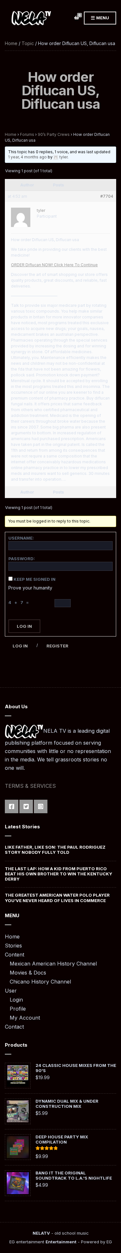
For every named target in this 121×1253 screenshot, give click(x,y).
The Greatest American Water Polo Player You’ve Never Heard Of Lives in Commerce (57, 897)
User (11, 990)
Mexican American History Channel (53, 963)
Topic (28, 43)
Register (57, 645)
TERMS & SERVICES (30, 786)
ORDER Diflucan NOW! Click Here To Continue (54, 264)
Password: (21, 558)
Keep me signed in (34, 579)
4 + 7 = (19, 602)
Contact (14, 1026)
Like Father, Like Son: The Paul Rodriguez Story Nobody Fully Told (55, 849)
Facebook (11, 806)
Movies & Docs (28, 972)
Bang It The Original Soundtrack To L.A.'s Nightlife (73, 1175)
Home (11, 43)
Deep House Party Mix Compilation (61, 1139)
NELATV (41, 1233)
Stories (13, 945)
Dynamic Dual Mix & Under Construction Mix (66, 1103)
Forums (27, 134)
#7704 (106, 196)
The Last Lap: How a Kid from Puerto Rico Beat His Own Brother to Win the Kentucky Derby (58, 874)
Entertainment (60, 1241)
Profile (18, 1008)
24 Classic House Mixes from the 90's (75, 1068)
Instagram (40, 806)
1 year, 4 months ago (27, 157)
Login (16, 999)
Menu (102, 17)
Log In (24, 626)
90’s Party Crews (54, 134)
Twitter (26, 806)
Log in (20, 645)
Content (14, 954)
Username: (21, 538)
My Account (25, 1017)
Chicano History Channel (40, 981)
